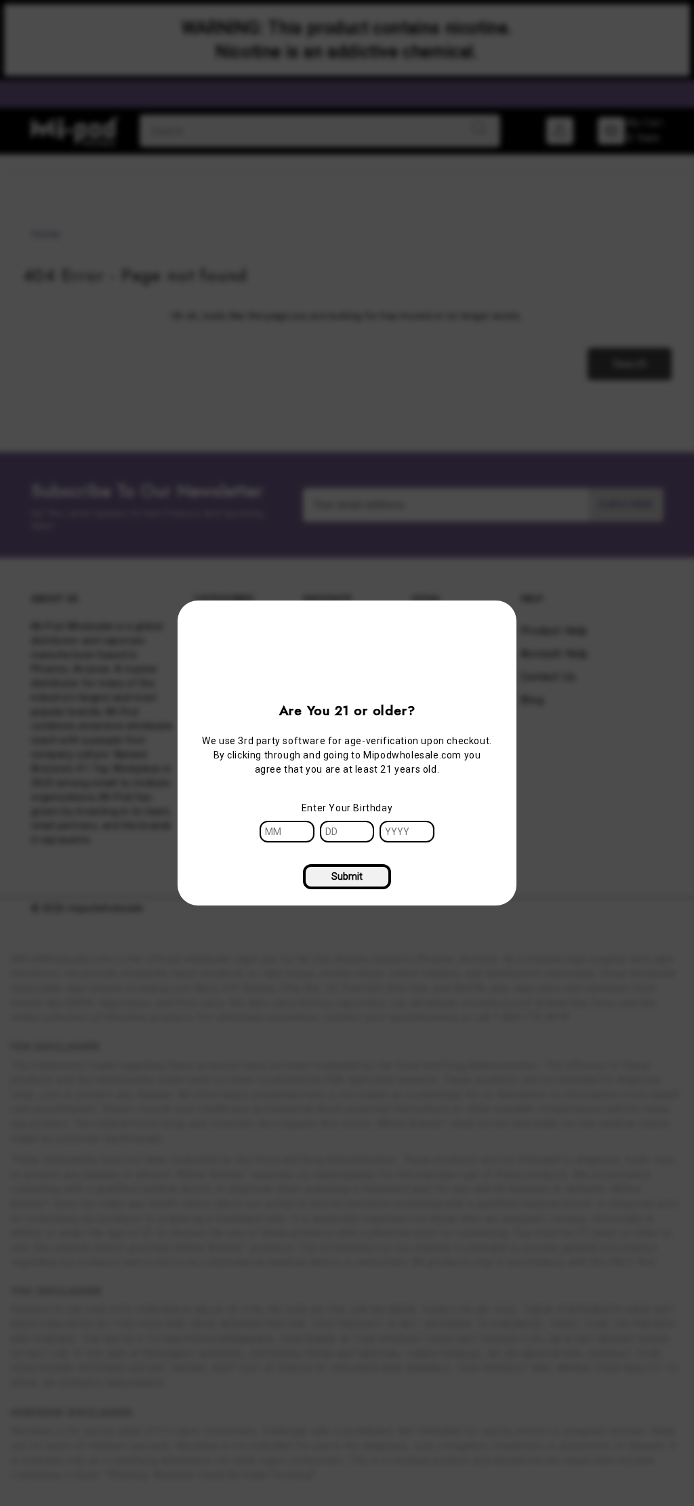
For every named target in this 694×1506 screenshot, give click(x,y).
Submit (347, 876)
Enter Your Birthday (347, 807)
